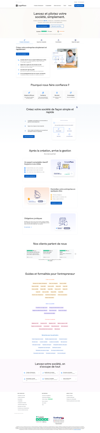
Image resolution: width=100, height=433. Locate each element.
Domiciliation (20, 399)
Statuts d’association (49, 297)
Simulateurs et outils (21, 395)
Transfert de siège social (22, 404)
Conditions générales (70, 397)
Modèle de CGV (35, 323)
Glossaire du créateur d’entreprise (40, 283)
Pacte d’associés (52, 310)
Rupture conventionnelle (36, 326)
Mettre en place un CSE (62, 323)
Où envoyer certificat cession (57, 350)
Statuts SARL (43, 289)
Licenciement (46, 326)
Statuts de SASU (35, 286)
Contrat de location (63, 339)
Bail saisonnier (64, 341)
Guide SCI (38, 291)
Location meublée (43, 341)
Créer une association (62, 294)
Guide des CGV (44, 323)
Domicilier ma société (56, 203)
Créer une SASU (63, 283)
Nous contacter (45, 401)
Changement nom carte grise (44, 347)
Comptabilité (20, 400)
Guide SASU (43, 286)
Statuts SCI (65, 289)
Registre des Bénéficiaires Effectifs (40, 310)
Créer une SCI (57, 289)
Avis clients (44, 402)
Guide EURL (60, 291)
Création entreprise (21, 397)
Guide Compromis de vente (37, 339)
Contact (75, 2)
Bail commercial (64, 326)
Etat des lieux (35, 341)
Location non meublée (54, 341)
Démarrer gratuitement (30, 176)
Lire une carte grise (61, 353)
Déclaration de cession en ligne (42, 350)
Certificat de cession (56, 347)
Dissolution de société (22, 406)
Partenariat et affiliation (46, 397)
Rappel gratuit (80, 5)
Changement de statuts (22, 402)
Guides (69, 5)
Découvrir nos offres (56, 26)
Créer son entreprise (53, 283)
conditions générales (77, 429)
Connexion (82, 2)
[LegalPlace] (21, 5)
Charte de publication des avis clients (73, 400)
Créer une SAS (51, 286)
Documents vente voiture (39, 353)
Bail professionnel (55, 326)
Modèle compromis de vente (51, 339)
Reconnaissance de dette (49, 313)
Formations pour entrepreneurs (23, 408)
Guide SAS (65, 286)
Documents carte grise (50, 353)
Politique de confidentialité (71, 399)
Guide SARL (50, 289)
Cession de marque (62, 310)
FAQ (43, 404)
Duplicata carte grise (47, 344)
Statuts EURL (53, 291)
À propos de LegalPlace (46, 395)
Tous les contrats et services (23, 409)
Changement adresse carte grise (60, 344)
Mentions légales (70, 395)
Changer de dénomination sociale (56, 307)
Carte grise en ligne (36, 344)
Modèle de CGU (52, 323)
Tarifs (64, 5)
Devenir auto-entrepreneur (37, 294)
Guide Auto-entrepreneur (50, 294)
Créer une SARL (35, 289)
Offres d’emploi (47, 399)
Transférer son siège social (41, 307)
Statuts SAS (58, 286)
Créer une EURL (45, 291)
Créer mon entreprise (21, 54)
